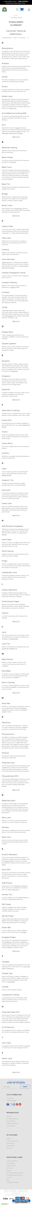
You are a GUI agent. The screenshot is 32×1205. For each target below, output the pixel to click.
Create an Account (12, 1141)
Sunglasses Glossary (16, 17)
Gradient (12, 287)
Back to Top (16, 137)
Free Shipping (11, 1163)
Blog (8, 1180)
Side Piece (26, 425)
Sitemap (6, 1191)
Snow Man (10, 1168)
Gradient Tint (13, 648)
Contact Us (10, 1098)
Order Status (10, 1143)
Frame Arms (15, 889)
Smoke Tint (5, 648)
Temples (20, 133)
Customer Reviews (12, 1161)
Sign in (9, 1138)
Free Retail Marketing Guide (15, 1173)
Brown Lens (12, 108)
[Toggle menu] (29, 9)
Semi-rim (23, 533)
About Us (9, 1116)
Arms (20, 425)
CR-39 (5, 639)
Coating (4, 262)
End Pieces (11, 982)
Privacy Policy (11, 1121)
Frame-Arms (12, 133)
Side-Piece (5, 133)
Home (15, 15)
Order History (11, 1145)
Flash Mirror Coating (8, 268)
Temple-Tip (14, 371)
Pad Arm (24, 708)
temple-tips (7, 942)
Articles (9, 1170)
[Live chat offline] (21, 1201)
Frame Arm (10, 968)
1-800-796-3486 (11, 1100)
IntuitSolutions (23, 1194)
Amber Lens (18, 208)
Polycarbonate (9, 316)
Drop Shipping (11, 1126)
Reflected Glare (6, 475)
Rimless (4, 534)
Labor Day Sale (11, 1165)
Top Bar (24, 932)
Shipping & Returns (12, 1123)
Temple (17, 128)
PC (28, 863)
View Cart (9, 1148)
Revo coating (24, 266)
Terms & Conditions (12, 1118)
